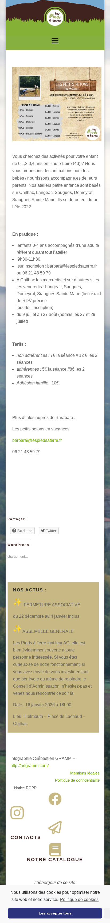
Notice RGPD (25, 788)
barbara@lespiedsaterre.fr (37, 440)
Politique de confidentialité (77, 780)
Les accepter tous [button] (55, 913)
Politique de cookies (79, 899)
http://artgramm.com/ (29, 765)
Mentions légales (85, 773)
